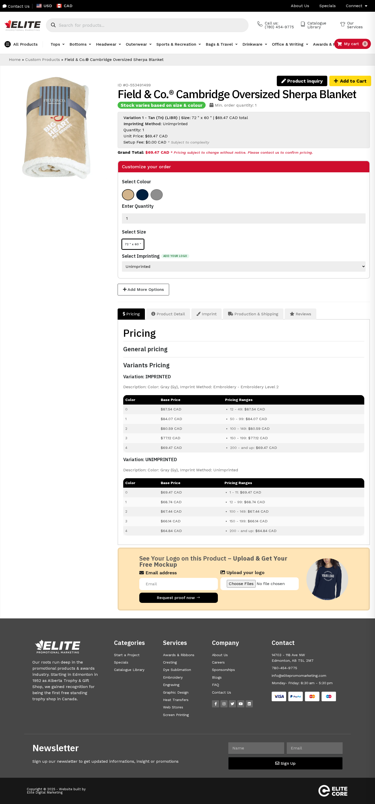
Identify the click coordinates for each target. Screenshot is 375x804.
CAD (68, 5)
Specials (327, 5)
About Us (300, 5)
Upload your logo (245, 572)
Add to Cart (353, 81)
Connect (354, 5)
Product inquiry (304, 81)
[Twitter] (232, 703)
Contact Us (18, 6)
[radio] (128, 194)
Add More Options (145, 289)
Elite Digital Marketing (44, 792)
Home (15, 59)
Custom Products (42, 59)
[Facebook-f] (215, 703)
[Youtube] (240, 703)
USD (48, 5)
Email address (160, 572)
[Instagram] (224, 703)
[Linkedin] (249, 703)
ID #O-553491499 (134, 85)
